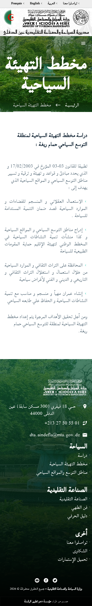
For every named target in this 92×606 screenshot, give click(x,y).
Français (16, 3)
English (35, 3)
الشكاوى (80, 550)
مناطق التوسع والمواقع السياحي (61, 472)
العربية (51, 3)
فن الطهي (79, 507)
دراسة (82, 455)
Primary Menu (83, 43)
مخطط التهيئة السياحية (68, 463)
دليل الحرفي (77, 515)
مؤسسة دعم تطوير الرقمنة (37, 601)
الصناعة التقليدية (73, 498)
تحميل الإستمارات (72, 559)
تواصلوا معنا (70, 3)
